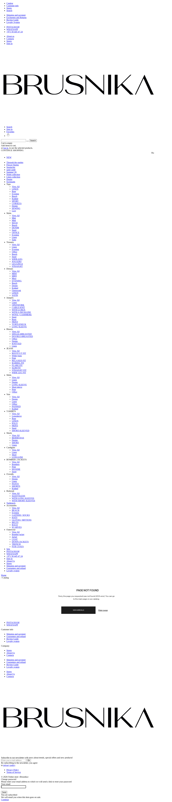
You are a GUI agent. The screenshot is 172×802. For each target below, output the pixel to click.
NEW (8, 157)
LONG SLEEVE (19, 327)
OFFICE (15, 232)
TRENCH (16, 544)
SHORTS (16, 486)
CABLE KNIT (18, 307)
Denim (9, 179)
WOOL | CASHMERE (22, 314)
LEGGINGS (17, 264)
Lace (14, 211)
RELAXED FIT (19, 360)
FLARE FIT (17, 365)
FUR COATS (18, 546)
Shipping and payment (16, 15)
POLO (15, 423)
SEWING (16, 208)
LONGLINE (17, 457)
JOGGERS (17, 261)
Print (14, 358)
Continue (5, 800)
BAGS (15, 525)
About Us (10, 561)
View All (15, 186)
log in (5, 148)
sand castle (11, 170)
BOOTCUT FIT (19, 353)
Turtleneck (10, 503)
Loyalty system (12, 571)
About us (10, 36)
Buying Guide (12, 20)
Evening (15, 194)
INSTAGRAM (12, 27)
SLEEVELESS (18, 496)
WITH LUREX (18, 310)
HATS (14, 517)
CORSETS (17, 203)
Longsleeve (17, 416)
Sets (8, 549)
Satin (14, 240)
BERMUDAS (18, 438)
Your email (5, 784)
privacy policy (9, 765)
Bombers (15, 464)
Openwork (16, 290)
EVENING (17, 281)
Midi (14, 220)
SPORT (15, 201)
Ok (29, 760)
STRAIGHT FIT (19, 370)
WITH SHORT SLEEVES (23, 501)
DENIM (15, 228)
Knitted (15, 199)
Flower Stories (12, 165)
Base (14, 191)
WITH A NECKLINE (21, 312)
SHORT (15, 443)
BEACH (15, 510)
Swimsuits (10, 182)
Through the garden (14, 162)
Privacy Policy (12, 770)
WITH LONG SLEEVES (23, 498)
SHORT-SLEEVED (20, 430)
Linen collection (13, 177)
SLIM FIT (16, 368)
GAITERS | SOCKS (21, 515)
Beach (14, 196)
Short (14, 455)
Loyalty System (13, 22)
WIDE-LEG (17, 259)
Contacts (10, 39)
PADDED (16, 406)
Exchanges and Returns (16, 17)
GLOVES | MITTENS (21, 520)
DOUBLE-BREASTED (22, 336)
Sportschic (10, 167)
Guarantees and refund (16, 568)
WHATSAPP (12, 29)
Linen (14, 237)
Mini (14, 218)
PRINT (15, 322)
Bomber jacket (18, 534)
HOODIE (16, 469)
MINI (14, 273)
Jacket (14, 537)
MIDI (14, 276)
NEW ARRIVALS (78, 610)
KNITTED (16, 343)
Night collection (13, 174)
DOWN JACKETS (20, 542)
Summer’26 (11, 172)
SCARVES (17, 527)
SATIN (15, 295)
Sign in (9, 43)
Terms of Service (13, 772)
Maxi (14, 278)
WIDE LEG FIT (19, 372)
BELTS (15, 522)
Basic (14, 319)
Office (14, 252)
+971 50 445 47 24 (14, 32)
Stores (9, 41)
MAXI (15, 223)
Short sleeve (17, 387)
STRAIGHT (17, 266)
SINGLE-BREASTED (22, 334)
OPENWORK (18, 305)
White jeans (17, 356)
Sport (14, 230)
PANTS (15, 484)
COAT (15, 539)
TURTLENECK (19, 324)
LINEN (15, 189)
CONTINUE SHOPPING (12, 150)
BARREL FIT (18, 363)
